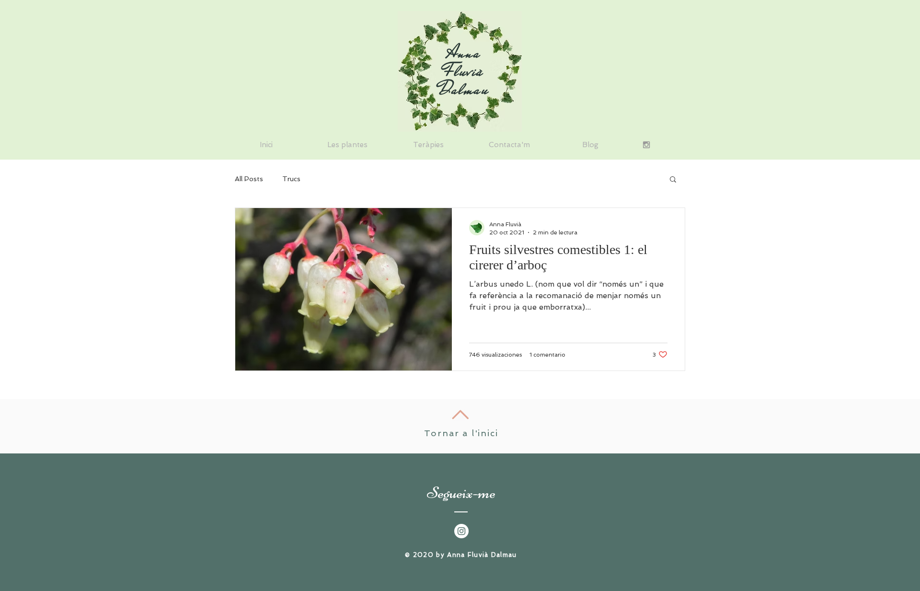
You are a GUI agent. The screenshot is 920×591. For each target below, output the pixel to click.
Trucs (291, 179)
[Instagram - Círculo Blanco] (461, 531)
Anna (464, 53)
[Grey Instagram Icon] (646, 145)
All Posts (249, 179)
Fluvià (464, 71)
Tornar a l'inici (461, 433)
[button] (673, 180)
